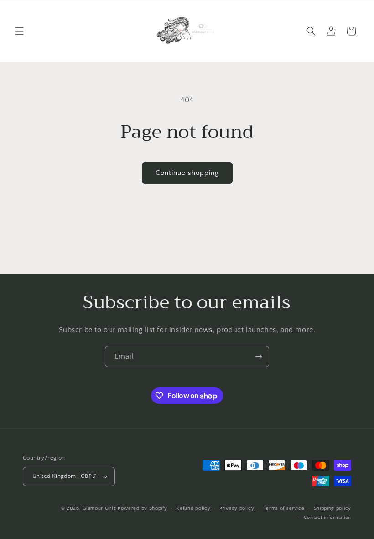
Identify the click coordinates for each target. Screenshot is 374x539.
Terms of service (284, 508)
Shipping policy (333, 508)
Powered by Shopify (142, 508)
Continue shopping (187, 173)
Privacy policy (237, 508)
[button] (19, 31)
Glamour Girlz (99, 508)
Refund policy (193, 508)
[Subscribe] (259, 356)
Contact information (327, 517)
